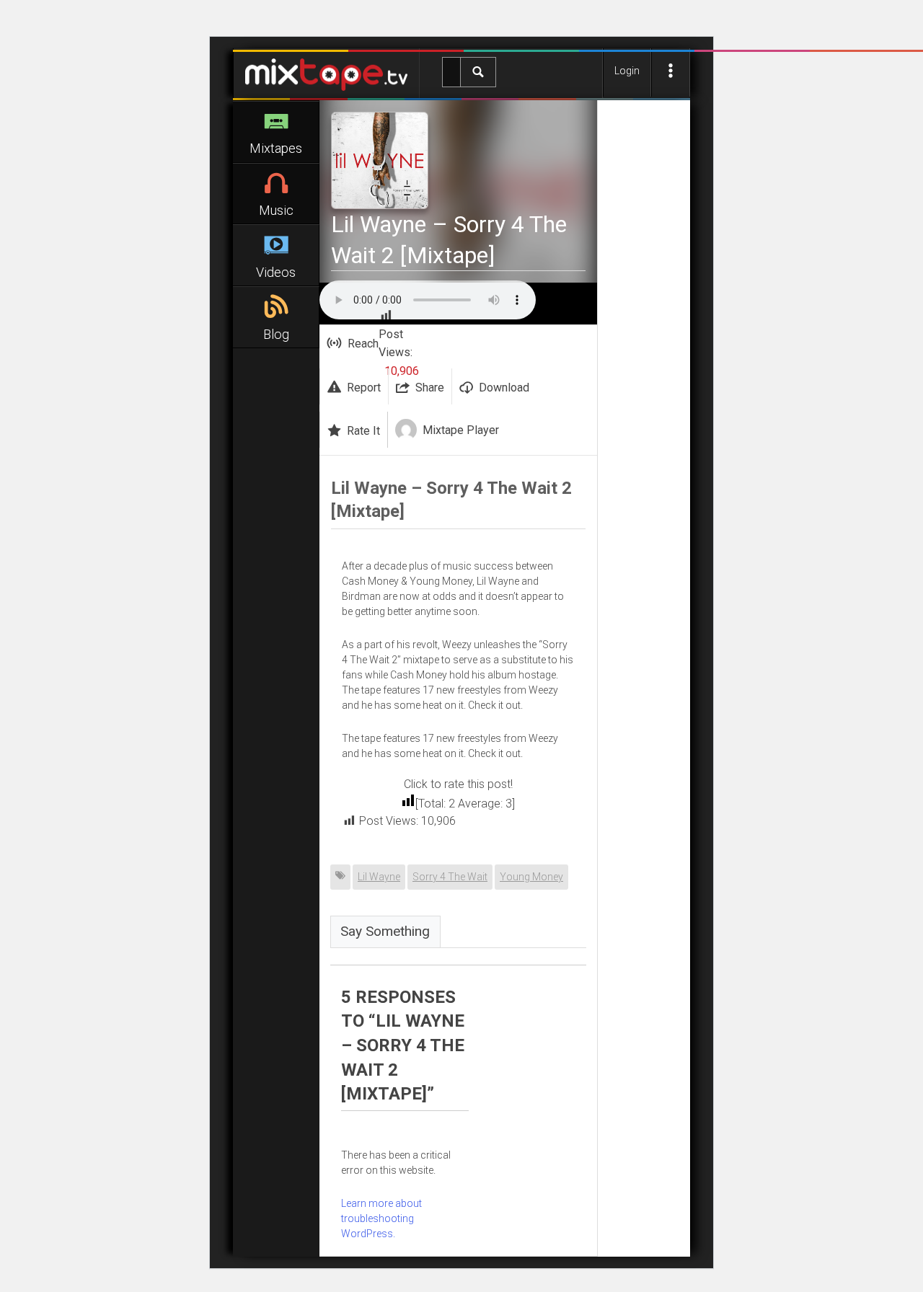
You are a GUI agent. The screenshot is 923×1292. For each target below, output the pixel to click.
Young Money (531, 876)
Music (276, 210)
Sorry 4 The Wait (449, 876)
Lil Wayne (379, 876)
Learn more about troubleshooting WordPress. (381, 1218)
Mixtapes (275, 148)
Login (627, 70)
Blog (276, 334)
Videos (276, 272)
